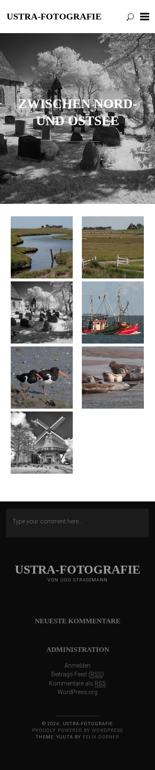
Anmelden (77, 665)
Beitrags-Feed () (77, 674)
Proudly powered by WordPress (77, 730)
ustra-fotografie (54, 16)
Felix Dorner (101, 737)
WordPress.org (77, 692)
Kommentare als (77, 683)
